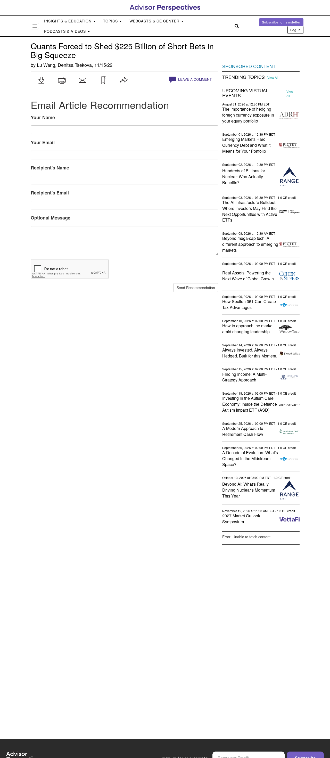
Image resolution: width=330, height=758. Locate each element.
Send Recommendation (196, 287)
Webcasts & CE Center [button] (155, 20)
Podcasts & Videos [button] (65, 31)
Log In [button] (295, 30)
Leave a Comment (194, 79)
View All (272, 77)
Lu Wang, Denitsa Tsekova (64, 64)
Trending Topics (243, 77)
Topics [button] (111, 20)
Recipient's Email (50, 192)
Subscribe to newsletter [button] (281, 22)
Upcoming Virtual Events (245, 93)
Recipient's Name (50, 167)
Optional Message (50, 217)
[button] (41, 80)
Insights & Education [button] (68, 20)
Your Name (43, 117)
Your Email (43, 142)
